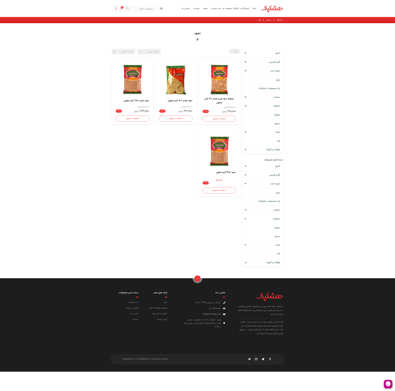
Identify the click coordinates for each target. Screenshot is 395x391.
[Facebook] (270, 359)
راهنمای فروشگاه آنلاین (158, 308)
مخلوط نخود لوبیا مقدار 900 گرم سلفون (219, 100)
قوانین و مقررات (131, 308)
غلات (277, 132)
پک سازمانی (216, 8)
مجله (205, 8)
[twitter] (263, 359)
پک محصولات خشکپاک (269, 88)
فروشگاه (246, 8)
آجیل (277, 53)
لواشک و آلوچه (273, 149)
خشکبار (276, 106)
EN (161, 9)
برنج (278, 80)
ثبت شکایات (133, 302)
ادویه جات (275, 71)
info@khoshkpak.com (211, 314)
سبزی (277, 123)
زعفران (277, 114)
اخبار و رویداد (162, 319)
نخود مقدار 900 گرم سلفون (180, 100)
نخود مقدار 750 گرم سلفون (136, 100)
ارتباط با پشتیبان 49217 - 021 (208, 302)
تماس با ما (185, 8)
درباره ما (196, 8)
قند (278, 141)
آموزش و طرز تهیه (159, 313)
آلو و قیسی (274, 62)
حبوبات (268, 20)
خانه (254, 8)
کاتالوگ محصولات (232, 8)
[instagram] (256, 359)
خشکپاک (279, 20)
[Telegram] (249, 359)
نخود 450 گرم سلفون (226, 172)
